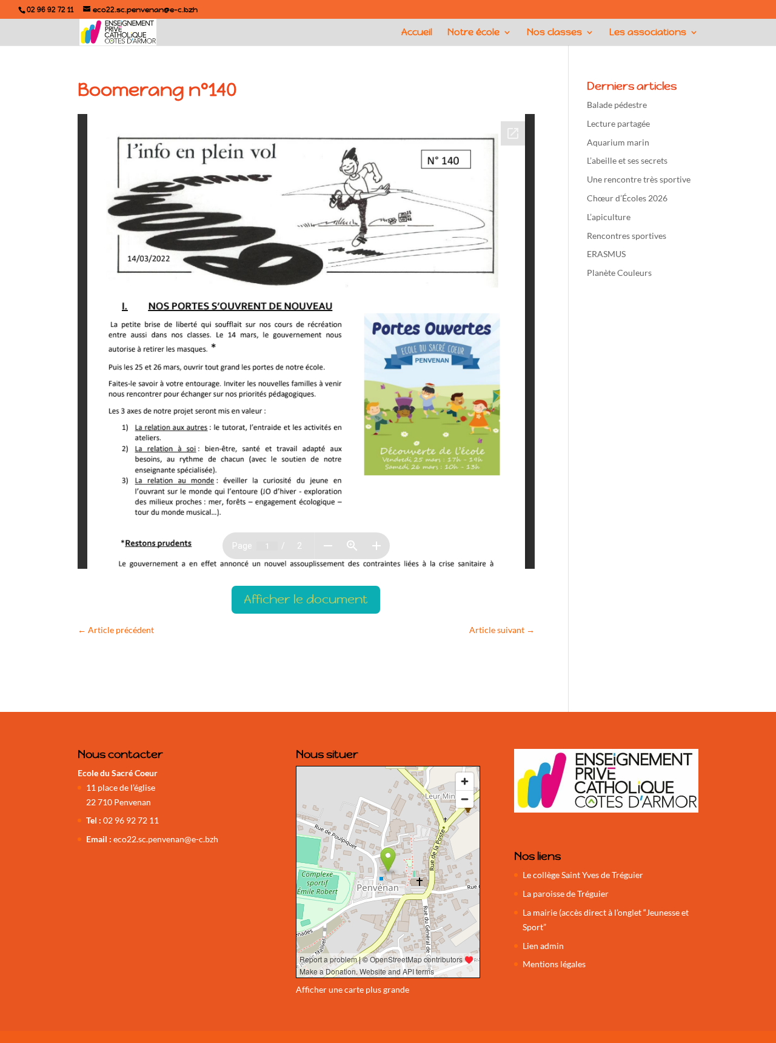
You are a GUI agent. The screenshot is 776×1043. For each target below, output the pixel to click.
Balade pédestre (617, 104)
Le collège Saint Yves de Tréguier (583, 875)
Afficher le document (306, 599)
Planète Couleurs (619, 272)
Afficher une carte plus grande (352, 989)
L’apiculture (608, 217)
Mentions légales (554, 964)
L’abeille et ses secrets (627, 160)
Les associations (647, 33)
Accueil (416, 33)
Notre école (473, 33)
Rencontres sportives (626, 235)
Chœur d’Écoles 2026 (627, 198)
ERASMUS (606, 254)
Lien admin (543, 946)
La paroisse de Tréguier (566, 893)
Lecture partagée (618, 123)
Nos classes (554, 33)
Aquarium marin (618, 142)
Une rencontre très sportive (639, 179)
